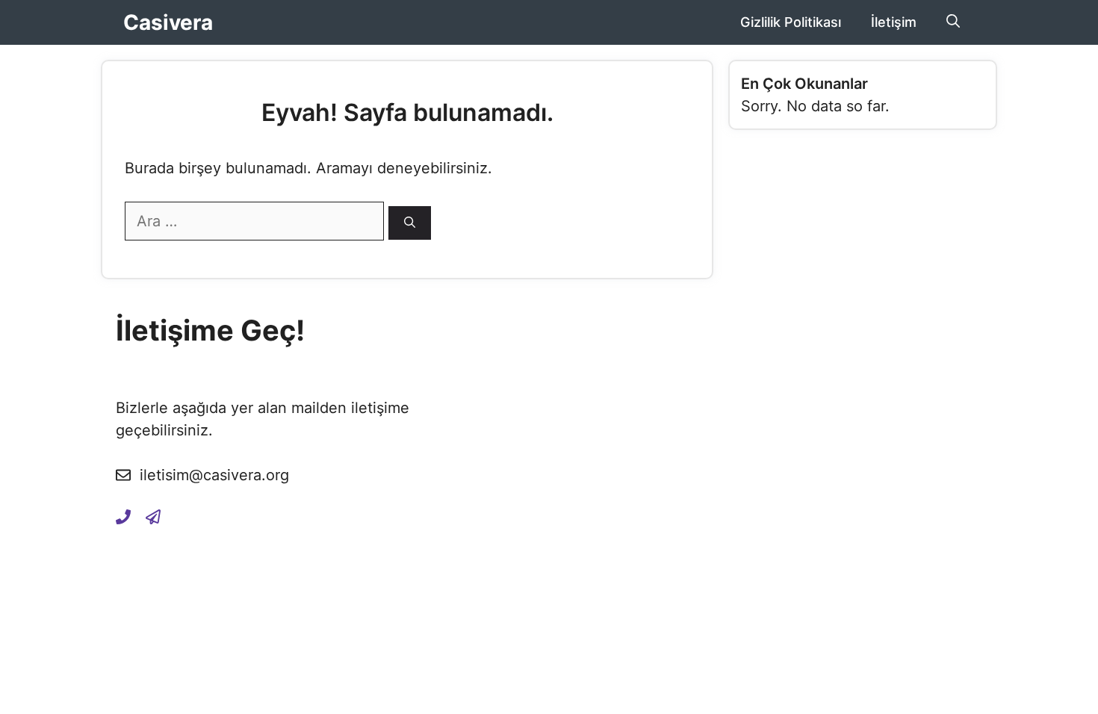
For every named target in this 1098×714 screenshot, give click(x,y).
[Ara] (409, 223)
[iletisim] (123, 516)
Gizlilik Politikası (790, 22)
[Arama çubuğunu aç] (953, 22)
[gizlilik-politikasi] (153, 516)
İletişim (893, 22)
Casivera (168, 22)
